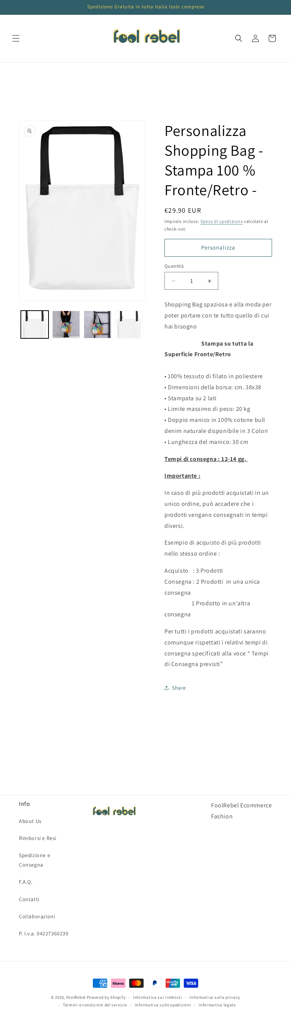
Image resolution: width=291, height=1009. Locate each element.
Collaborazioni (37, 916)
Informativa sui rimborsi (157, 997)
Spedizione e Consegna (34, 860)
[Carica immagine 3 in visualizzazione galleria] (97, 324)
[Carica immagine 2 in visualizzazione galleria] (66, 324)
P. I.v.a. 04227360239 (44, 933)
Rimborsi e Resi (37, 838)
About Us (30, 821)
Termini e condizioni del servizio (95, 1004)
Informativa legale (217, 1004)
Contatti (29, 899)
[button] (16, 38)
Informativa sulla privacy (214, 997)
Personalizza (218, 247)
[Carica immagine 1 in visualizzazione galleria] (34, 324)
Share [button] (179, 687)
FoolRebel (76, 997)
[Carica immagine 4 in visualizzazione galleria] (129, 324)
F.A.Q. (26, 881)
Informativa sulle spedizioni (163, 1004)
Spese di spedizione (221, 221)
